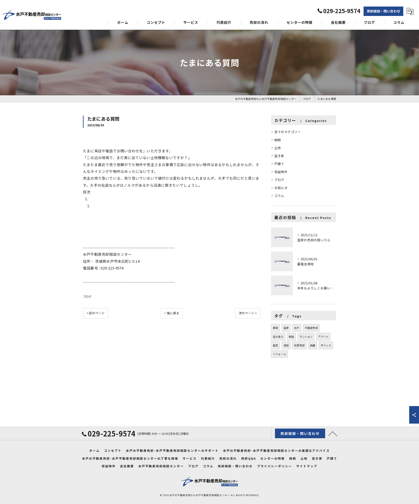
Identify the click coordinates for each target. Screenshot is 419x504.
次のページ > (248, 313)
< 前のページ (95, 313)
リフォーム (279, 354)
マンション (306, 336)
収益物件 (281, 171)
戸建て (279, 163)
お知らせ (281, 187)
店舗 (312, 345)
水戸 (296, 328)
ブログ (87, 296)
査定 (275, 345)
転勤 (291, 336)
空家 (286, 328)
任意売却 (299, 345)
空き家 (279, 155)
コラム (279, 195)
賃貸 (275, 328)
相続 (277, 139)
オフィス (326, 345)
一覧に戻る (171, 313)
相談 (286, 345)
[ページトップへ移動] (332, 433)
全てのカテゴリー (287, 131)
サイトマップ (306, 466)
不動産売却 (311, 328)
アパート (323, 336)
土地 (277, 147)
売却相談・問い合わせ (383, 11)
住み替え (278, 336)
